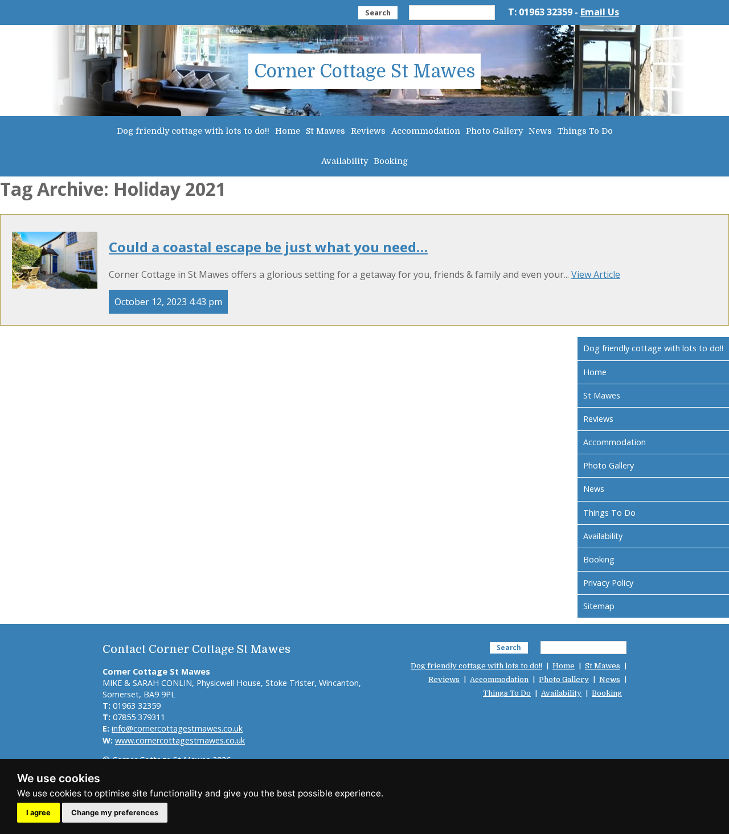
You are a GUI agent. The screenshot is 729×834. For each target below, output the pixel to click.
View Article (595, 274)
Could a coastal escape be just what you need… (268, 246)
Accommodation (425, 130)
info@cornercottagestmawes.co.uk (177, 728)
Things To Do (585, 130)
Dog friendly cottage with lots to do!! (193, 130)
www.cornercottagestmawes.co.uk (180, 740)
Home (287, 130)
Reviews (368, 130)
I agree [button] (38, 812)
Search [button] (378, 12)
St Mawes (325, 130)
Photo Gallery (494, 130)
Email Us (599, 12)
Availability (344, 161)
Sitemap (599, 606)
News (540, 130)
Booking (391, 161)
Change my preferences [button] (114, 812)
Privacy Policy (608, 582)
